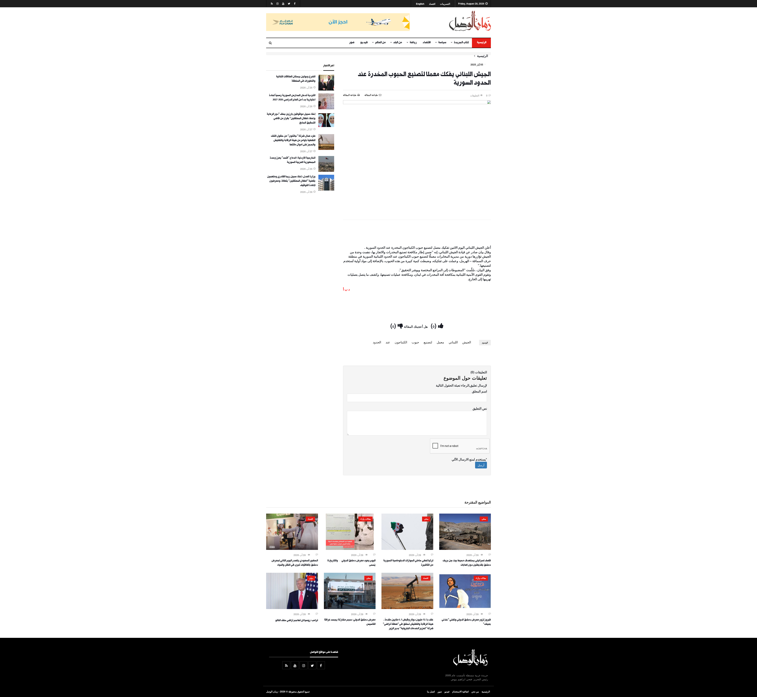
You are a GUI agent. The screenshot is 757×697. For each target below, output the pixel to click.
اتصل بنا (431, 691)
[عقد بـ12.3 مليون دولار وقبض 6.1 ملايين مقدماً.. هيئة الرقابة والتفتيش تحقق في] (407, 608)
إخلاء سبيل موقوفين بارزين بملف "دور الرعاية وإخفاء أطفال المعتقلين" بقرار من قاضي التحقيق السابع (291, 118)
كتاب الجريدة (461, 43)
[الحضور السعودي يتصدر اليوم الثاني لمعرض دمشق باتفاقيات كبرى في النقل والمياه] (292, 549)
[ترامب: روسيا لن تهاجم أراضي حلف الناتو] (292, 608)
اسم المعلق (479, 391)
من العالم (380, 43)
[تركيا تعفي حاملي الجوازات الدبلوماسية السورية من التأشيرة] (407, 549)
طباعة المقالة (349, 95)
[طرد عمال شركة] (326, 149)
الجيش (466, 342)
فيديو (364, 43)
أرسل (481, 465)
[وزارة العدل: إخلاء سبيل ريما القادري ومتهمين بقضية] (326, 189)
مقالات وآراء (365, 519)
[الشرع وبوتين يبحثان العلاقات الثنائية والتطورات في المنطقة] (326, 89)
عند (388, 342)
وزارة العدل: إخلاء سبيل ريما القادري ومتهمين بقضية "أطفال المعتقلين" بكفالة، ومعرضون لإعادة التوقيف (291, 181)
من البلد (397, 43)
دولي (311, 578)
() (434, 325)
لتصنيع (428, 342)
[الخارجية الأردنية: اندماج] (326, 171)
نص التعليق (480, 408)
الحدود (377, 342)
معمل (440, 342)
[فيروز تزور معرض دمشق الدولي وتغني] (465, 608)
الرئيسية (481, 43)
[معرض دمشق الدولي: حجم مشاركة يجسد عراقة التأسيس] (350, 608)
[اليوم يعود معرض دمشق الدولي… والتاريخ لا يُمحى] (350, 549)
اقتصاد (432, 3)
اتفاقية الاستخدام (460, 691)
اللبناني (453, 342)
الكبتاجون (401, 342)
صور (351, 43)
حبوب (415, 342)
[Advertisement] (417, 233)
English (420, 3)
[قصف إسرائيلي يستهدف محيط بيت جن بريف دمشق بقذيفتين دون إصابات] (465, 549)
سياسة (442, 43)
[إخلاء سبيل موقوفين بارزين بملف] (326, 127)
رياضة (413, 43)
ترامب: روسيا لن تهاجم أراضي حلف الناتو (296, 621)
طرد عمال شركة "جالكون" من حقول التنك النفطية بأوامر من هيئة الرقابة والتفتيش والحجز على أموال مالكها (293, 140)
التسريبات (445, 3)
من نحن (475, 691)
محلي (484, 519)
